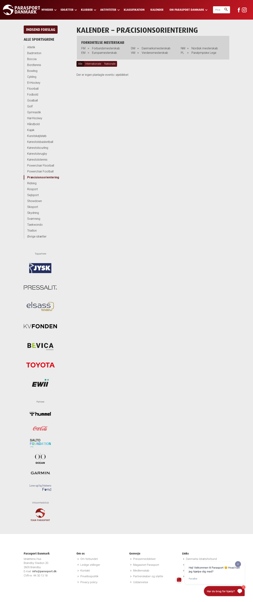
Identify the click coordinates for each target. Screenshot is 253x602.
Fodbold (32, 94)
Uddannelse (140, 582)
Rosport (32, 189)
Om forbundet (89, 559)
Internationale (93, 63)
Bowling (32, 71)
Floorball (33, 88)
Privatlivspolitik (89, 576)
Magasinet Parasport (146, 565)
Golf (30, 106)
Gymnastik (34, 112)
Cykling (31, 77)
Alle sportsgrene (39, 39)
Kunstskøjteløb (36, 136)
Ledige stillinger (90, 565)
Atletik (31, 47)
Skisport (32, 207)
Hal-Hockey (34, 118)
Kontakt (85, 570)
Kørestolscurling (37, 148)
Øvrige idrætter (36, 236)
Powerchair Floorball (40, 165)
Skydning (33, 213)
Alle (80, 63)
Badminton (34, 53)
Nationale (109, 63)
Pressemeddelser (144, 559)
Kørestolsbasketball (40, 142)
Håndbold (33, 124)
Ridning (31, 183)
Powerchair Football (40, 171)
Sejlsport (33, 195)
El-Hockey (33, 82)
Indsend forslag (40, 29)
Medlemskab (141, 570)
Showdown (34, 201)
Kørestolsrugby (37, 153)
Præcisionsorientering (43, 177)
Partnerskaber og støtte (148, 576)
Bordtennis (34, 65)
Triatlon (32, 230)
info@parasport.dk (44, 571)
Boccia (31, 59)
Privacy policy (88, 582)
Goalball (32, 100)
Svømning (33, 219)
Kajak (30, 130)
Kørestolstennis (37, 159)
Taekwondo (35, 224)
